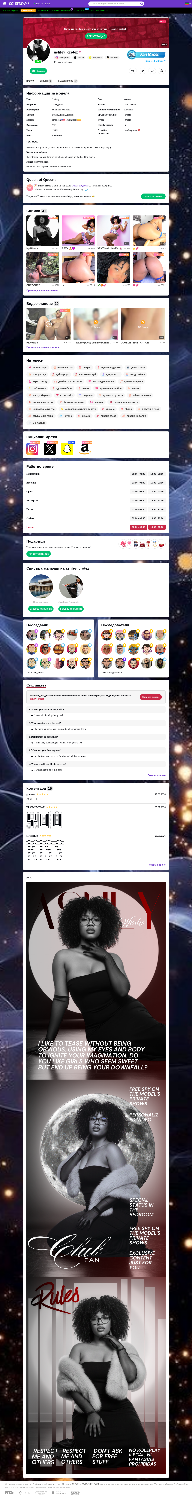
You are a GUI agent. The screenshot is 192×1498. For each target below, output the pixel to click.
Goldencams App (99, 10)
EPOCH (75, 1484)
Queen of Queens (80, 185)
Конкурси (79, 10)
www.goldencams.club (49, 1484)
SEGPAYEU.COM (90, 1484)
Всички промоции (61, 10)
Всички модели (10, 10)
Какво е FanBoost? (156, 61)
